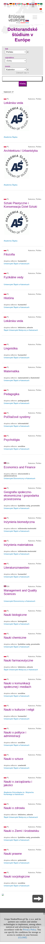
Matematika (11, 371)
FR (16, 6)
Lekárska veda (13, 103)
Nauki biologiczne (15, 614)
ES (13, 6)
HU (19, 6)
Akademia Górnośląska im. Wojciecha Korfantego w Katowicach (19, 793)
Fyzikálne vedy (13, 277)
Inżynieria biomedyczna (19, 522)
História (9, 298)
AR (41, 6)
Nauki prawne (13, 853)
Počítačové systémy (17, 417)
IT (21, 6)
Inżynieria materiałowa (18, 544)
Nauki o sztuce (13, 758)
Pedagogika (11, 394)
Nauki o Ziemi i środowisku (21, 830)
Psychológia (12, 439)
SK (33, 6)
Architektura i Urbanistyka (21, 150)
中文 (41, 11)
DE (11, 6)
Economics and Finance (19, 467)
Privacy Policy (29, 929)
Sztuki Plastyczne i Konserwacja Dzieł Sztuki (20, 204)
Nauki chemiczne (15, 637)
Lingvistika (11, 348)
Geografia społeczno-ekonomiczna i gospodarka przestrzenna (21, 495)
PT (27, 6)
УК (38, 6)
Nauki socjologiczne (17, 876)
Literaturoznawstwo (16, 567)
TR (36, 6)
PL (25, 6)
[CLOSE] (22, 937)
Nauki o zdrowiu (14, 808)
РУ (30, 6)
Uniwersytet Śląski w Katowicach (16, 264)
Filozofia (9, 254)
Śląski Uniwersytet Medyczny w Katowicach (21, 330)
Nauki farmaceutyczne (18, 660)
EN (5, 6)
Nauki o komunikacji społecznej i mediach (17, 685)
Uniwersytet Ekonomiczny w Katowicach (19, 478)
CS (8, 6)
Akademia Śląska (10, 137)
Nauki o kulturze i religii (19, 709)
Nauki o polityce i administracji (15, 734)
